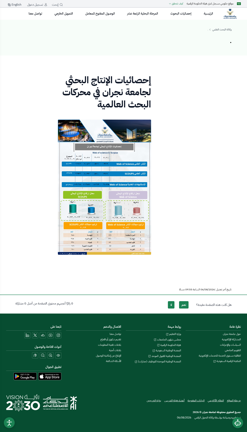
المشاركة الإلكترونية (231, 339)
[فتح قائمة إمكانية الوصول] (9, 422)
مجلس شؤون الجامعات (168, 340)
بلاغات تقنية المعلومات (109, 345)
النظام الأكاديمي (216, 401)
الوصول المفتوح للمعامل (100, 13)
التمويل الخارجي (63, 13)
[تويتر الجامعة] (35, 335)
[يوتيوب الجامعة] (50, 335)
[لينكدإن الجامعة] (27, 335)
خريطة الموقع (234, 401)
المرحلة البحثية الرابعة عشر (142, 13)
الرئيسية (208, 13)
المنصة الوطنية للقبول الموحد (166, 356)
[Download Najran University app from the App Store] (49, 376)
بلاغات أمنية (115, 350)
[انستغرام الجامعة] (58, 335)
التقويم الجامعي (233, 350)
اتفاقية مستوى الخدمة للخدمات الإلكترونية (220, 356)
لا (171, 305)
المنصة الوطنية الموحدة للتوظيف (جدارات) (159, 361)
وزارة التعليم (175, 334)
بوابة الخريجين (154, 401)
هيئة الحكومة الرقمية (170, 345)
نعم (184, 305)
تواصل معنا (35, 13)
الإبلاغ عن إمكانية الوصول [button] (108, 356)
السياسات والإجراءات (230, 345)
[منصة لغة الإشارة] (35, 355)
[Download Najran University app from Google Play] (25, 376)
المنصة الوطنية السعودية (168, 350)
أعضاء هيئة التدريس (174, 401)
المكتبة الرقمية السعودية (228, 361)
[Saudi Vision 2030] (23, 402)
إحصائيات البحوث (180, 13)
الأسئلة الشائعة (113, 361)
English (16, 4)
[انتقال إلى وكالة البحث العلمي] (230, 13)
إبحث (55, 4)
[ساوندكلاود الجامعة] (43, 335)
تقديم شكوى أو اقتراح (110, 339)
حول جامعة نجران (232, 334)
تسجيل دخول (35, 4)
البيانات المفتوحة (196, 401)
